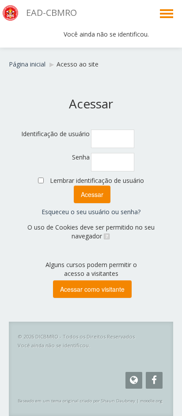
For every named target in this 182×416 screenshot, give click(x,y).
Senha (81, 157)
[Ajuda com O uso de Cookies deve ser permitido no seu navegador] (106, 236)
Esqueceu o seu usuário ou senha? (91, 212)
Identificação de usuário (55, 134)
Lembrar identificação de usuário (97, 180)
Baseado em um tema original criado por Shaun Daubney (76, 401)
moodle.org (151, 401)
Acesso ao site (78, 64)
